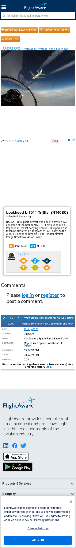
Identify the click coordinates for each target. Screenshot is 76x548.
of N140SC (18, 245)
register (50, 295)
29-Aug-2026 (31, 329)
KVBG (64, 338)
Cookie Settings (38, 528)
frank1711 (24, 254)
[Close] (71, 501)
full (26, 140)
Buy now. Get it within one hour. (55, 323)
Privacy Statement (46, 520)
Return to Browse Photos (20, 30)
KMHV (28, 345)
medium (9, 140)
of (38, 245)
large (20, 140)
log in (28, 295)
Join (49, 366)
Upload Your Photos (56, 30)
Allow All (38, 540)
